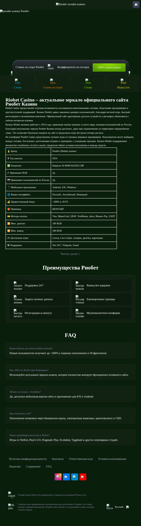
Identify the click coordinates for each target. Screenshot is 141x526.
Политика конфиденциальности (28, 458)
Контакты (58, 458)
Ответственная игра (81, 458)
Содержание (33, 466)
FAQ (49, 466)
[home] (70, 5)
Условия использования (112, 458)
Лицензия (14, 466)
